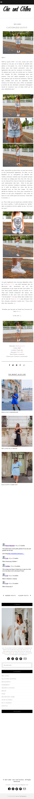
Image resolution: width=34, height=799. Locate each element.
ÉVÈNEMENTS (6, 685)
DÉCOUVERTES (6, 682)
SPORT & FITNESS (7, 700)
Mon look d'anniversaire (10, 412)
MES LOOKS (17, 24)
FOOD (3, 694)
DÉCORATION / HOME (8, 697)
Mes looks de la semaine (9, 448)
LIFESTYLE (5, 706)
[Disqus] (17, 518)
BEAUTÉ (4, 691)
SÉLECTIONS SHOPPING (9, 679)
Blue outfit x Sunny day (10, 484)
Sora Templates (21, 796)
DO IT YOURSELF (7, 703)
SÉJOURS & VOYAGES (8, 688)
